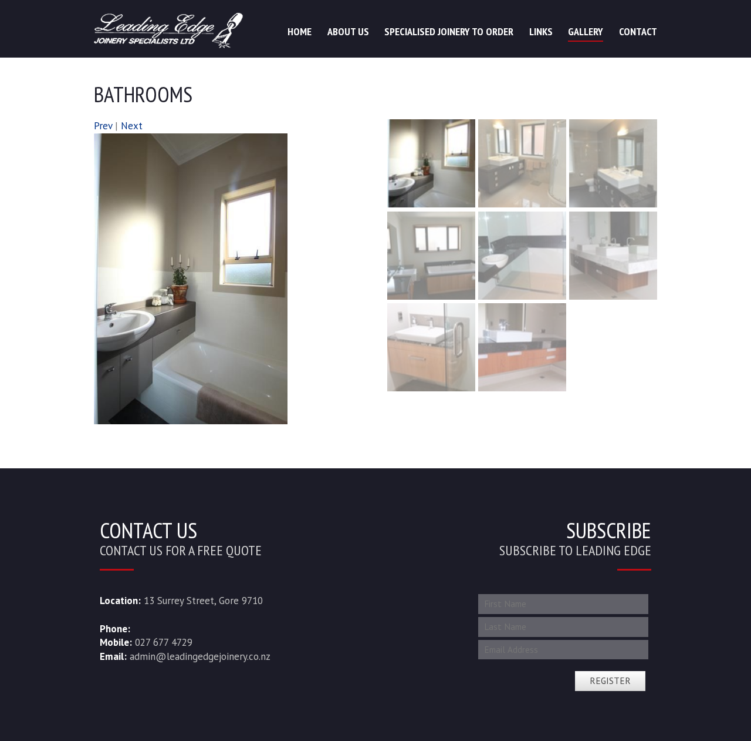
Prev (103, 125)
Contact (638, 31)
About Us (348, 31)
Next (132, 125)
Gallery (585, 31)
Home (299, 31)
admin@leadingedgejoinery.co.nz (200, 656)
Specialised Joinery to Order (448, 31)
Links (541, 31)
